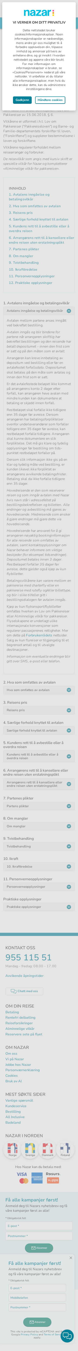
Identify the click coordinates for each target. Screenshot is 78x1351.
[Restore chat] (67, 1336)
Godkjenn (22, 100)
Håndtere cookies (50, 100)
